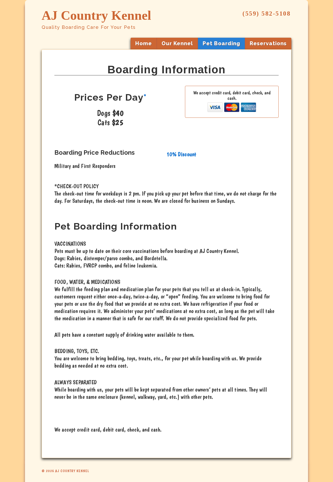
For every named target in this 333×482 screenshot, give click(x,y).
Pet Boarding (221, 43)
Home (143, 43)
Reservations (268, 43)
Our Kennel (177, 43)
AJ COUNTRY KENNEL (71, 471)
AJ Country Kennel (96, 15)
